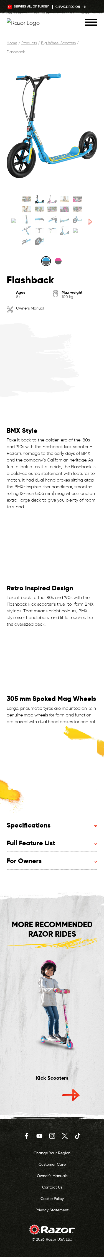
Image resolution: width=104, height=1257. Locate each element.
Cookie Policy (52, 1198)
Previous (33, 1095)
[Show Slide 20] (77, 230)
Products (29, 43)
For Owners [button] (24, 860)
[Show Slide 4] (64, 199)
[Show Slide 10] (77, 209)
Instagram (52, 1136)
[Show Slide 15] (77, 219)
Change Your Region (52, 1152)
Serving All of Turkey (31, 6)
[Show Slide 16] (26, 230)
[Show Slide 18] (52, 230)
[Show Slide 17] (39, 230)
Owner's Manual (30, 308)
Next (71, 1095)
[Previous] (13, 221)
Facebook (27, 1136)
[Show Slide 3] (52, 199)
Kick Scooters (52, 1078)
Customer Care (52, 1164)
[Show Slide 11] (26, 219)
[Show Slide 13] (52, 219)
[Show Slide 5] (77, 199)
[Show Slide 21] (26, 241)
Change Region (68, 7)
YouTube (39, 1136)
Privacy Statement (52, 1209)
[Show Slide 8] (52, 209)
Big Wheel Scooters (58, 43)
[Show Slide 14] (64, 219)
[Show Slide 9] (64, 209)
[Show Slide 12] (39, 219)
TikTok (78, 1136)
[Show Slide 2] (39, 199)
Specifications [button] (28, 825)
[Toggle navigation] (91, 22)
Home (12, 43)
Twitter (65, 1136)
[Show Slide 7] (39, 209)
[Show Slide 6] (26, 209)
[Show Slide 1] (26, 199)
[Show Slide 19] (64, 230)
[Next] (90, 221)
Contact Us (52, 1187)
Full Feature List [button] (31, 843)
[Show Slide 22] (39, 241)
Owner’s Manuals (52, 1175)
